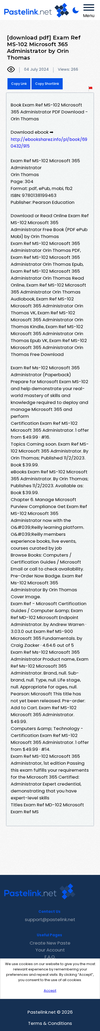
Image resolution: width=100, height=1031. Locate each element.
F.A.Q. (50, 957)
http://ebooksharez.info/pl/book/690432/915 (49, 142)
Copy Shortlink (47, 83)
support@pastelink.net (50, 919)
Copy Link (19, 83)
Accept (50, 990)
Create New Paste (50, 943)
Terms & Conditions (50, 1023)
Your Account (50, 950)
